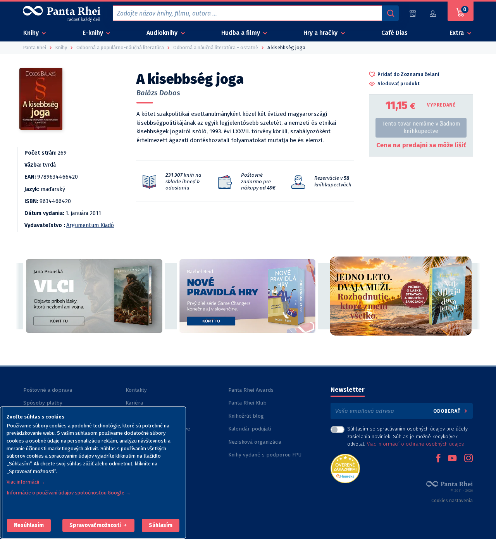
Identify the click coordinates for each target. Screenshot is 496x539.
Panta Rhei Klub (247, 403)
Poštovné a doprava (47, 390)
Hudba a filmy (241, 32)
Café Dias (394, 32)
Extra (457, 32)
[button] (29, 525)
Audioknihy (162, 32)
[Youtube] (452, 459)
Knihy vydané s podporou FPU (264, 454)
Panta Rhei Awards (251, 390)
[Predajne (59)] (412, 13)
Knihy (31, 32)
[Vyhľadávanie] (390, 13)
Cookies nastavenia (452, 500)
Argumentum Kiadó (90, 225)
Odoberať (447, 411)
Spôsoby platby (42, 403)
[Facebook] (438, 459)
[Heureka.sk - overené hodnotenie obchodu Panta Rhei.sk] (345, 468)
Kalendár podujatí (249, 428)
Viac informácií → (26, 482)
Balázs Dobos (158, 93)
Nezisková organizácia (254, 442)
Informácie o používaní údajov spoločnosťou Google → (69, 493)
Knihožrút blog (246, 416)
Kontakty (136, 390)
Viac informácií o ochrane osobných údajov (415, 444)
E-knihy (94, 32)
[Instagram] (468, 459)
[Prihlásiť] (433, 13)
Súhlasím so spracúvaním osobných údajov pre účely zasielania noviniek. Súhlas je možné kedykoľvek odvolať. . (407, 436)
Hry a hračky (321, 32)
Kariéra (134, 403)
